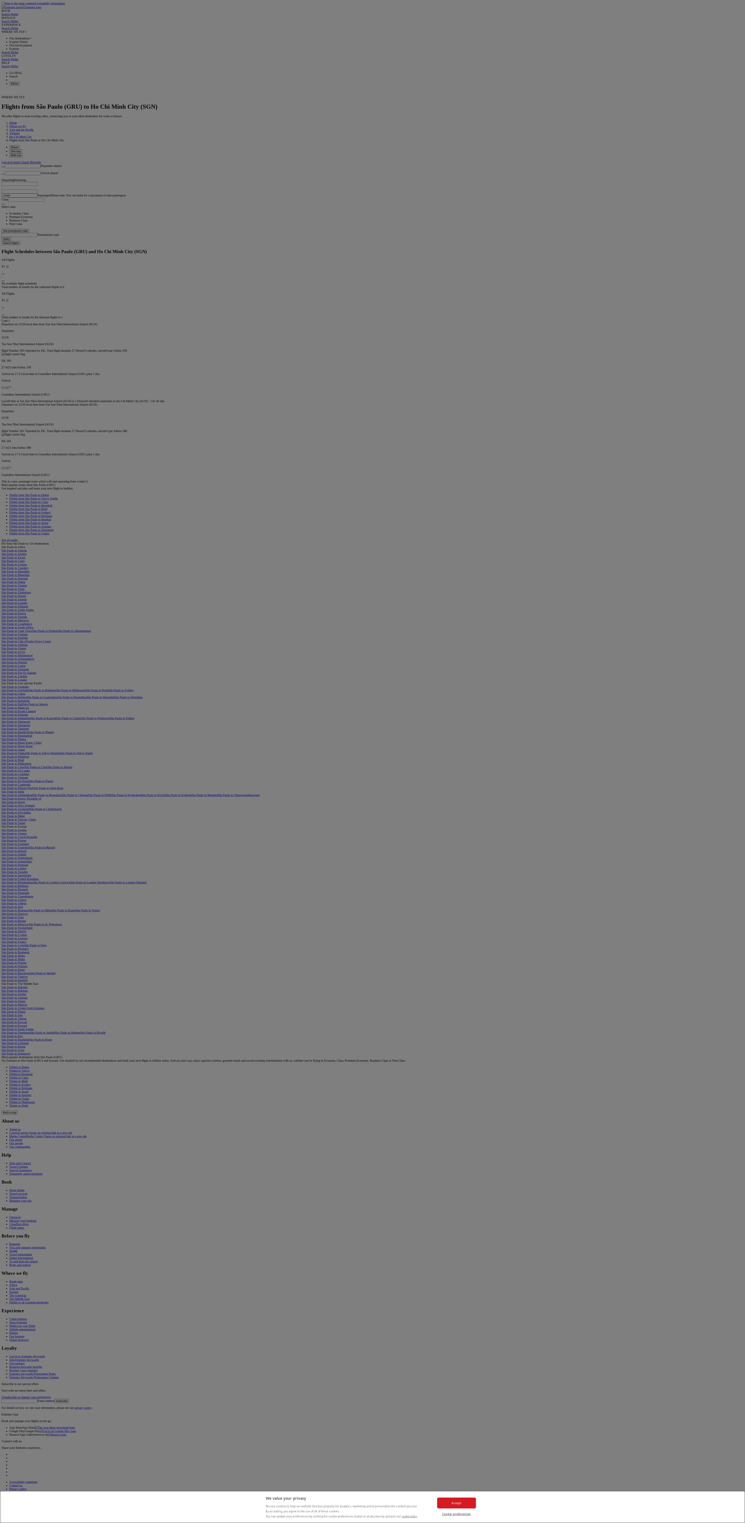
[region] (372, 1507)
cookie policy (409, 1516)
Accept (456, 1503)
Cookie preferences (456, 1514)
